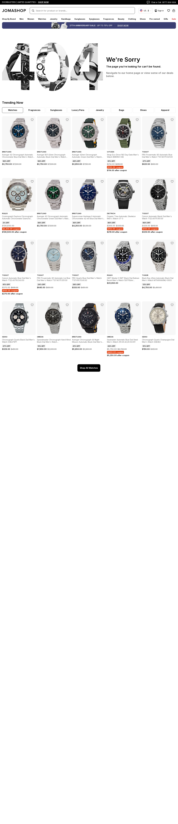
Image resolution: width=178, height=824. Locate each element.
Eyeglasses (94, 19)
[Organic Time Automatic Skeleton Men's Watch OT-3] (137, 181)
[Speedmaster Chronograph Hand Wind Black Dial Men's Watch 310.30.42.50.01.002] (67, 304)
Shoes (143, 19)
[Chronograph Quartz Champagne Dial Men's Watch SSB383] (172, 304)
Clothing (132, 19)
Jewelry (53, 19)
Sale (174, 19)
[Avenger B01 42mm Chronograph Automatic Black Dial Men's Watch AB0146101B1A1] (67, 119)
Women (30, 19)
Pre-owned (154, 19)
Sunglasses (79, 19)
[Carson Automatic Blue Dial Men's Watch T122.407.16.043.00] (32, 243)
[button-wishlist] (168, 10)
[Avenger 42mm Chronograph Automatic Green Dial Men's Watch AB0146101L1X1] (102, 119)
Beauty (121, 19)
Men (22, 19)
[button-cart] (173, 10)
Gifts (166, 19)
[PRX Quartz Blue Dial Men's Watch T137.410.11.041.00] (102, 243)
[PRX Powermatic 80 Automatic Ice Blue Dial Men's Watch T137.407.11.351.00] (67, 243)
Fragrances (108, 19)
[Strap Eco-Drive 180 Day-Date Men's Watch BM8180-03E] (137, 119)
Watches (42, 19)
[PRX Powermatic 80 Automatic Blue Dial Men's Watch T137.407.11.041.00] (172, 119)
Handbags (66, 19)
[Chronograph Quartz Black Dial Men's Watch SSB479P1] (32, 304)
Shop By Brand (9, 19)
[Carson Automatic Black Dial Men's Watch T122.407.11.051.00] (172, 181)
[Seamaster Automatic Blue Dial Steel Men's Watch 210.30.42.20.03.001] (137, 304)
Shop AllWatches (89, 368)
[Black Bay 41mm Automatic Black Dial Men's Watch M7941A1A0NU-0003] (172, 243)
